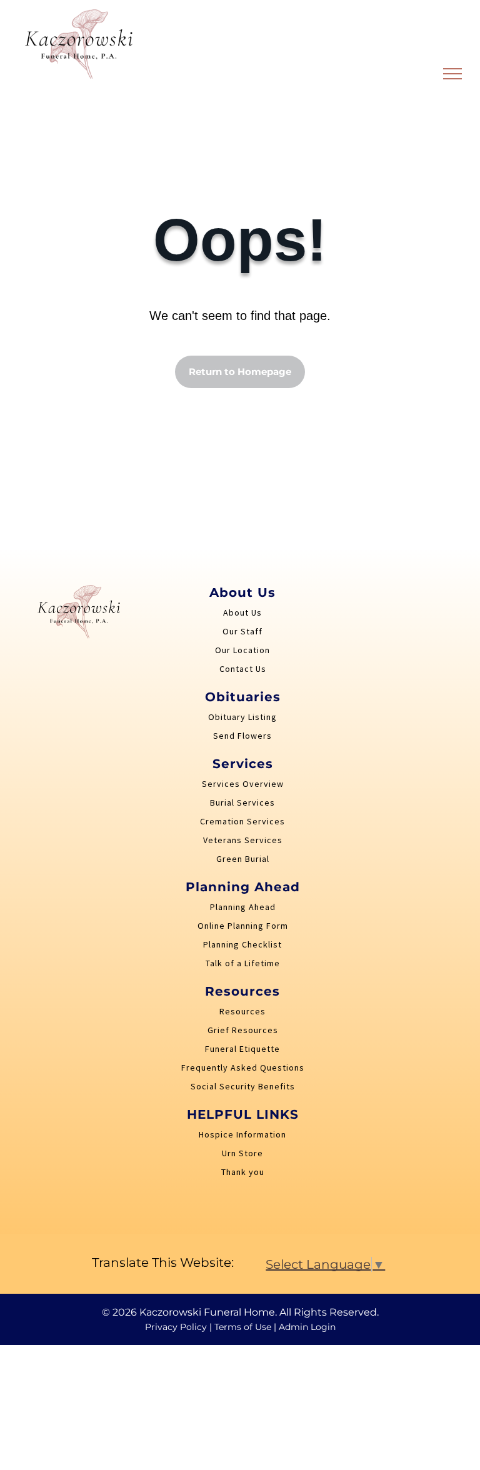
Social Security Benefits (243, 1086)
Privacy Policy (176, 1326)
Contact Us (242, 668)
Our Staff (242, 631)
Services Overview (243, 783)
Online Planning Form (243, 925)
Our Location (242, 650)
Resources (242, 1011)
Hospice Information (242, 1134)
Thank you (242, 1172)
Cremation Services (242, 821)
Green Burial (242, 858)
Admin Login (307, 1326)
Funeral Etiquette (242, 1048)
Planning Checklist (242, 944)
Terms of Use (242, 1326)
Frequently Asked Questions (242, 1067)
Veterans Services (242, 840)
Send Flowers (242, 735)
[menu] (452, 74)
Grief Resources (243, 1030)
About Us (242, 612)
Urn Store (242, 1153)
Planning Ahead (243, 906)
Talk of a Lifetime (243, 963)
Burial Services (242, 802)
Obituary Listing (242, 716)
